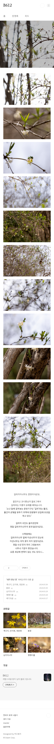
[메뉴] (49, 5)
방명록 (15, 16)
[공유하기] (12, 568)
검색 (42, 5)
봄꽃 (8, 588)
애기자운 (9, 598)
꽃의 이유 (7, 719)
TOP (48, 715)
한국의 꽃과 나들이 (10, 715)
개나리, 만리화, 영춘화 (15, 584)
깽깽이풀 (9, 594)
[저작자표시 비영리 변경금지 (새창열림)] (34, 568)
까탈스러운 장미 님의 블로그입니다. (17, 679)
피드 (27, 16)
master (6, 723)
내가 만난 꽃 (12, 579)
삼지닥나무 (10, 591)
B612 (7, 5)
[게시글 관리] (15, 568)
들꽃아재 (6, 726)
